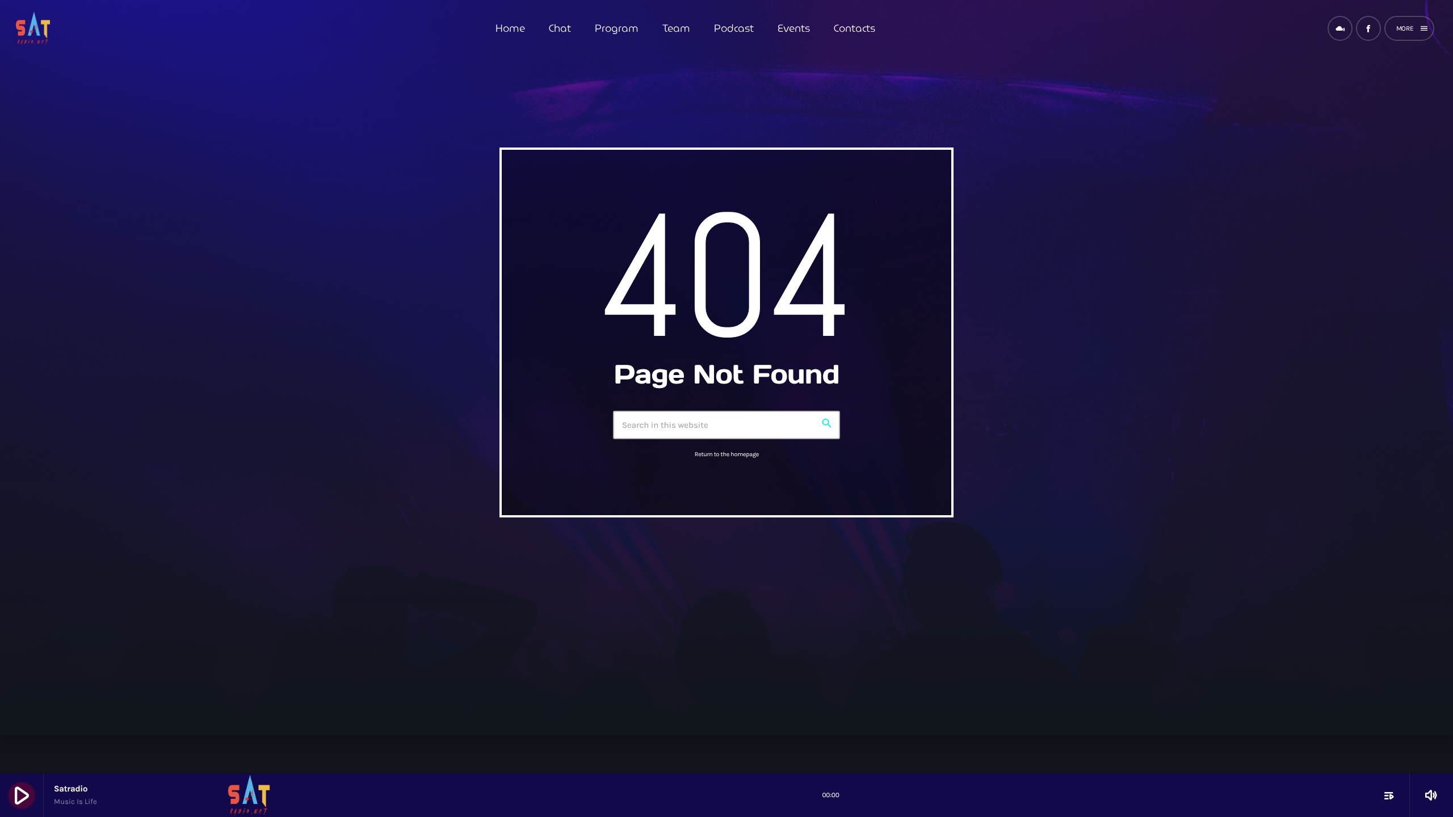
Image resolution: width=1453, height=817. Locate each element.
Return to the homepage (727, 454)
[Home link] (33, 28)
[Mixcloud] (1340, 28)
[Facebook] (1368, 28)
